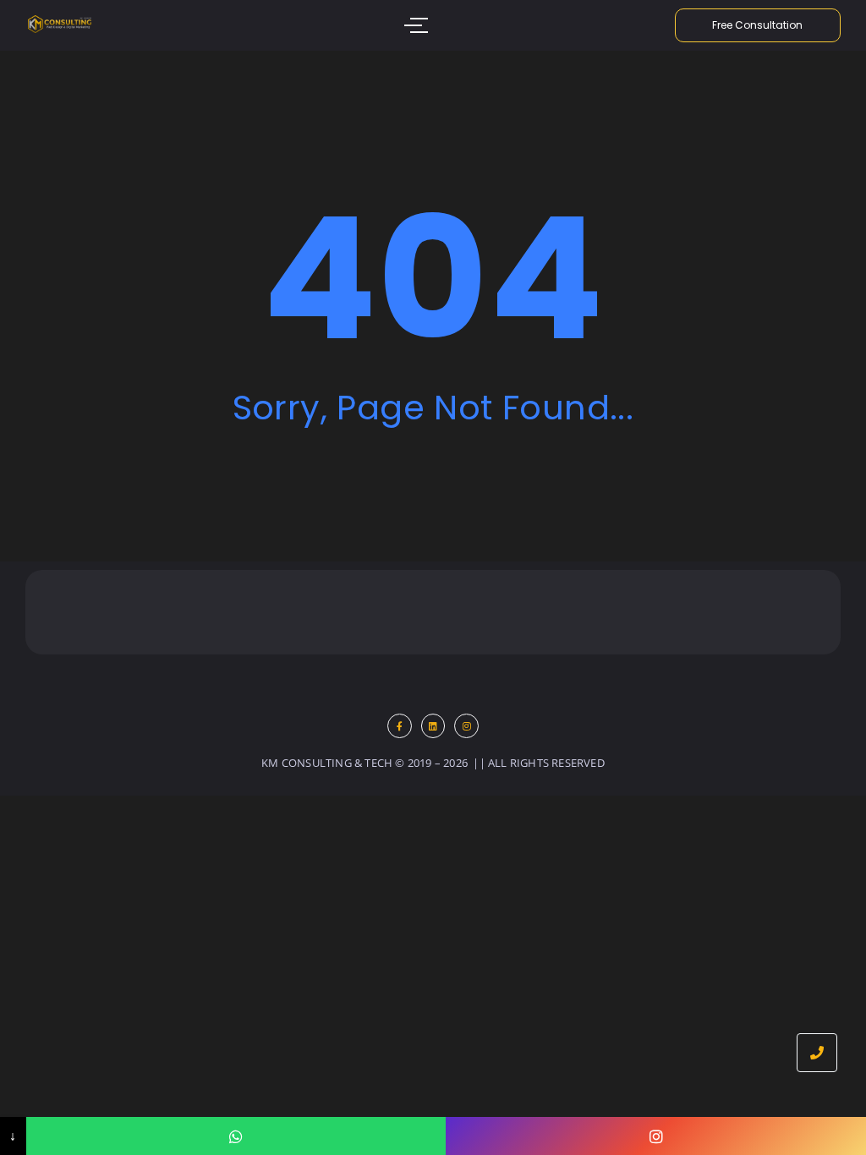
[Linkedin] (433, 726)
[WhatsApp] (236, 1136)
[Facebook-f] (399, 726)
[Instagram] (466, 726)
